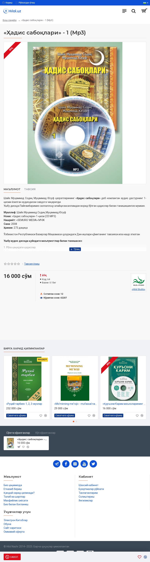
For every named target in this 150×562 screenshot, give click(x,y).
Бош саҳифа (9, 20)
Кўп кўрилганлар (45, 432)
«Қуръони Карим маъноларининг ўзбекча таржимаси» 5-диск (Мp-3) (124, 403)
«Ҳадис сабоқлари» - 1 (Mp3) (32, 439)
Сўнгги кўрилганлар (18, 432)
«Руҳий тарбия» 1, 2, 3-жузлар (24, 403)
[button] (73, 421)
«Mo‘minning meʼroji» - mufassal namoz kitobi (75, 403)
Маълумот (12, 189)
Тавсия (29, 189)
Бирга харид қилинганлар (24, 348)
